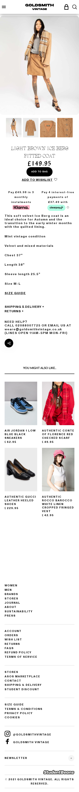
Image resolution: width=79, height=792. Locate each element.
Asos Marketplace (22, 676)
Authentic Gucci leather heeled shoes (20, 500)
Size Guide (15, 293)
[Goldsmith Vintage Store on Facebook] (7, 741)
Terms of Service (21, 657)
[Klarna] (21, 207)
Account (13, 631)
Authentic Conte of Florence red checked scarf (58, 434)
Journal (12, 603)
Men (8, 590)
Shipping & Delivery (23, 307)
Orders (11, 635)
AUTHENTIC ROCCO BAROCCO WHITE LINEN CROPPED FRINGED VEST (58, 504)
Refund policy (18, 652)
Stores (11, 598)
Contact (13, 681)
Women (11, 585)
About (10, 607)
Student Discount (22, 689)
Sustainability (19, 611)
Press (10, 616)
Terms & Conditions (24, 709)
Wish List (13, 639)
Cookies (12, 717)
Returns (13, 311)
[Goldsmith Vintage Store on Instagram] (7, 734)
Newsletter (16, 758)
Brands (11, 594)
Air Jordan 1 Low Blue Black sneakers (20, 434)
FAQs (9, 648)
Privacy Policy (19, 713)
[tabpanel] (39, 65)
